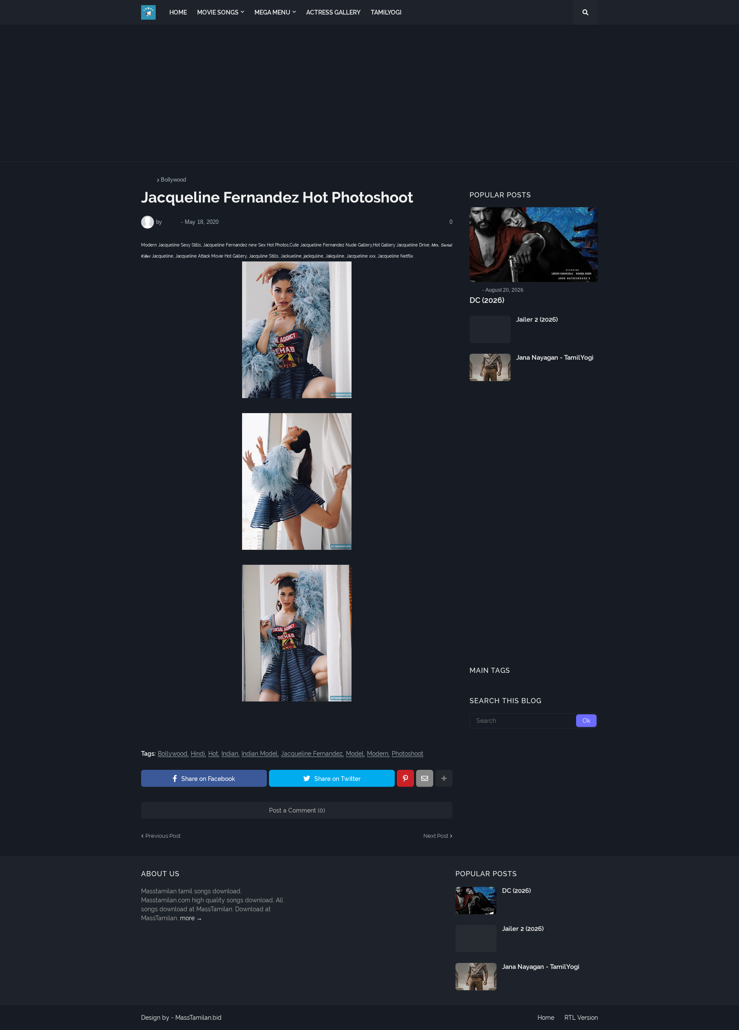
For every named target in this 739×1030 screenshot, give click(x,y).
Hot (213, 754)
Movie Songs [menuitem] (218, 12)
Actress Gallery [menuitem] (333, 12)
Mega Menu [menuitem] (272, 12)
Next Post (435, 836)
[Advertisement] (369, 93)
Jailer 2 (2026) (537, 319)
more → (191, 918)
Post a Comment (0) (297, 810)
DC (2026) (487, 300)
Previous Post (162, 836)
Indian (230, 754)
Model (355, 754)
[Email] (424, 778)
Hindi (198, 754)
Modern (377, 754)
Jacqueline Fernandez (312, 754)
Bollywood (173, 179)
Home (148, 179)
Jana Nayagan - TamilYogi (555, 357)
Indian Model (260, 754)
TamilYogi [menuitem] (386, 12)
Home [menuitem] (178, 12)
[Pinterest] (405, 778)
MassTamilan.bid (198, 1017)
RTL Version (581, 1017)
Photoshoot (407, 754)
